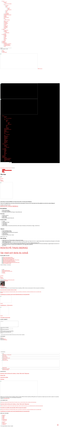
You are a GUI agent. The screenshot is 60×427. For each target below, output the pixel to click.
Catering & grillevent (7, 45)
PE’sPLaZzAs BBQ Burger (15, 262)
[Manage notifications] (58, 425)
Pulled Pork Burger (11, 260)
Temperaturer (4, 34)
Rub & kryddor (6, 17)
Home (1, 167)
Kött (4, 4)
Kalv (5, 37)
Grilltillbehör (6, 25)
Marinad (5, 16)
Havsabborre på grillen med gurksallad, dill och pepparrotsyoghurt (13, 407)
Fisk (4, 39)
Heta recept (6, 27)
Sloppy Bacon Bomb (12, 261)
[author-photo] (2, 285)
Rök (4, 20)
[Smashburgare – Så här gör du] (6, 302)
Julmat (5, 28)
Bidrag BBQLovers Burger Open (7, 271)
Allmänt (5, 145)
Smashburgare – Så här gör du (6, 305)
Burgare (7, 5)
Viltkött (5, 35)
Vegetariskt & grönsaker (7, 14)
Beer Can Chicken (8, 3)
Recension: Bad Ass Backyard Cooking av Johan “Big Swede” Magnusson (14, 373)
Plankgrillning (6, 21)
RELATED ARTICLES (4, 289)
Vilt (6, 12)
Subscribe (5, 339)
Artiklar (3, 29)
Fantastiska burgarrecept (5, 317)
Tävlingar (3, 169)
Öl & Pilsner (8, 19)
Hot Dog (7, 127)
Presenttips (7, 32)
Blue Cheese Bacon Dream (15, 259)
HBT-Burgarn (6, 280)
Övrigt (5, 33)
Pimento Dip (2, 375)
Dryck (5, 133)
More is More (9, 263)
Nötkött (5, 150)
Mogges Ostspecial (11, 258)
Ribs (6, 6)
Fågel (5, 2)
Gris (6, 7)
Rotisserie (5, 22)
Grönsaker (5, 26)
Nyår (3, 416)
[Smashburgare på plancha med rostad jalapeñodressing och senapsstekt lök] (20, 291)
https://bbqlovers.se (3, 287)
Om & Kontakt (4, 42)
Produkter (5, 31)
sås (4, 18)
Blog (3, 50)
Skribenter (3, 41)
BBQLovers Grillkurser (7, 43)
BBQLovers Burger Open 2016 (7, 167)
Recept (3, 1)
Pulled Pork (9, 9)
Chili (5, 139)
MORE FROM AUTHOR (12, 289)
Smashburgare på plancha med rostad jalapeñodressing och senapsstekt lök (14, 294)
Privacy (3, 422)
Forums (3, 51)
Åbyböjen (2, 379)
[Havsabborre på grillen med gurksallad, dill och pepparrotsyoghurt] (21, 405)
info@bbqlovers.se (6, 398)
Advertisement (4, 423)
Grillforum (3, 156)
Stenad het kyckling (4, 377)
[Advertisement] (30, 76)
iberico (9, 122)
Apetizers (5, 116)
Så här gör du (6, 30)
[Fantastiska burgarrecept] (4, 314)
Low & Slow (6, 23)
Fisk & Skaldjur (6, 128)
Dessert (5, 15)
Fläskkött (5, 38)
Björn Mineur (2, 286)
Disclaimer (3, 421)
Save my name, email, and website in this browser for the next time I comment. (13, 334)
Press (5, 46)
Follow (5, 338)
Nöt (6, 11)
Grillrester (5, 24)
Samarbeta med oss (7, 44)
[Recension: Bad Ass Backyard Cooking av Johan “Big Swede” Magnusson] (18, 402)
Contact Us (4, 424)
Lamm (7, 10)
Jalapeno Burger (10, 257)
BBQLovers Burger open (6, 270)
